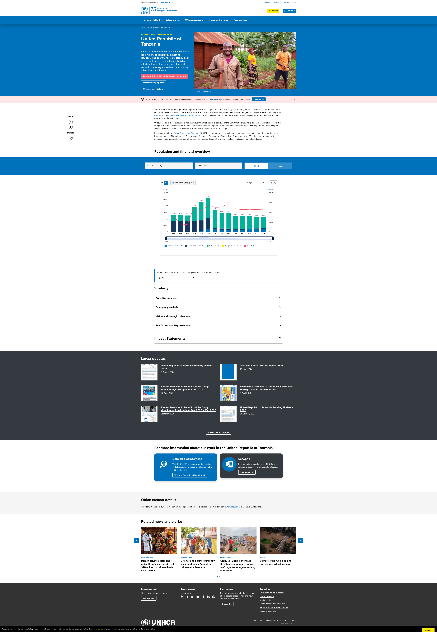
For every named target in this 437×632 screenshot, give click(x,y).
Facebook (187, 596)
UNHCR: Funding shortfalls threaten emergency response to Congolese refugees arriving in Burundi (237, 565)
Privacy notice (257, 620)
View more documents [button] (218, 432)
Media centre (266, 600)
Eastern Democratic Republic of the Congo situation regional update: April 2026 (185, 388)
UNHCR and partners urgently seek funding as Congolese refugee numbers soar (198, 564)
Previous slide (136, 540)
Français (276, 2)
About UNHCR (152, 20)
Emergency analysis (167, 307)
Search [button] (254, 10)
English (267, 2)
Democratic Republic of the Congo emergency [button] (164, 76)
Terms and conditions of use (276, 620)
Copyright (292, 620)
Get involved (241, 20)
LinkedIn (208, 596)
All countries (165, 27)
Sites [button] (261, 10)
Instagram (192, 596)
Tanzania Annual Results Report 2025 (261, 365)
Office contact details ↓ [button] (154, 88)
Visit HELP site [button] (258, 99)
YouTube (197, 596)
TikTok (203, 596)
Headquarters (234, 506)
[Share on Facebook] (71, 127)
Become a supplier (268, 611)
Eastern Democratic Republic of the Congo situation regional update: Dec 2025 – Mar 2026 (188, 408)
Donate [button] (274, 10)
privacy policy (100, 629)
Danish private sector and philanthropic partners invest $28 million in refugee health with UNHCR (157, 565)
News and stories (218, 20)
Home (143, 27)
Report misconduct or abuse (272, 603)
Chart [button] (256, 166)
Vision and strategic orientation (173, 316)
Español (286, 2)
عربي (294, 2)
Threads (213, 596)
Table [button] (280, 166)
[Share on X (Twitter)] (71, 122)
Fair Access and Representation (173, 325)
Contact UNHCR (267, 596)
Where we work (194, 20)
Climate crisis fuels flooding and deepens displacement (276, 562)
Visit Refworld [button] (247, 472)
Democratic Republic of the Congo (184, 115)
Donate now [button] (148, 598)
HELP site (213, 99)
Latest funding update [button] (153, 82)
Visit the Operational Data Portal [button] (189, 475)
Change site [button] (163, 2)
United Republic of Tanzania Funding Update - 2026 (187, 367)
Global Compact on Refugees (186, 133)
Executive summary (167, 298)
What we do (173, 20)
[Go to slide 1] (218, 577)
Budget (249, 182)
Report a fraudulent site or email (274, 607)
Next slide (300, 540)
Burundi (157, 115)
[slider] (166, 239)
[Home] (157, 10)
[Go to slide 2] (220, 577)
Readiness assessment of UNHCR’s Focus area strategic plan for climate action (266, 388)
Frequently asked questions (272, 593)
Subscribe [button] (227, 604)
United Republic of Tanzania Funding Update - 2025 (266, 408)
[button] (162, 183)
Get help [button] (291, 10)
